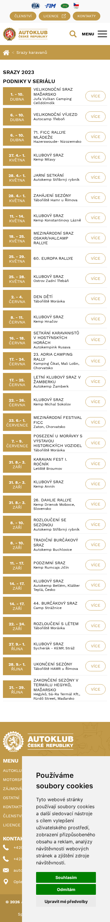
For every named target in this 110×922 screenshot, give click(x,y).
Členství (23, 16)
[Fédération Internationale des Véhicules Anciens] (65, 5)
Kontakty (86, 16)
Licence (51, 16)
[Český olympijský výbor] (76, 5)
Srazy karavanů (31, 52)
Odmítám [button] (66, 889)
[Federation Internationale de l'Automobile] (35, 5)
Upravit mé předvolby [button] (66, 901)
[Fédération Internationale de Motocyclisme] (50, 5)
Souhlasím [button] (66, 877)
